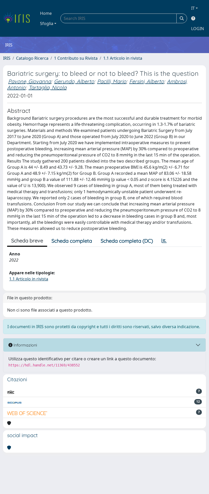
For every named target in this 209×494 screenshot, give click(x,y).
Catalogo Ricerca (32, 58)
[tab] (164, 241)
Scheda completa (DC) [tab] (127, 241)
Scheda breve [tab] (27, 240)
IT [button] (193, 8)
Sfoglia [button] (46, 23)
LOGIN (197, 28)
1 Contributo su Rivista (76, 58)
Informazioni (24, 345)
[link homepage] (18, 18)
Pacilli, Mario (111, 81)
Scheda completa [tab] (71, 241)
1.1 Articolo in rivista (122, 58)
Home (46, 13)
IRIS (6, 58)
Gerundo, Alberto (74, 81)
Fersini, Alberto (146, 81)
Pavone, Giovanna (29, 81)
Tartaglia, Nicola (48, 87)
